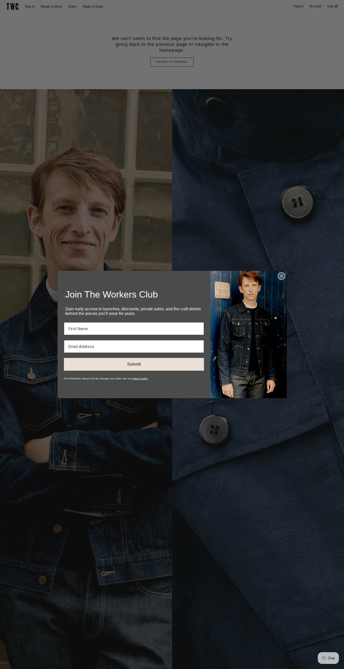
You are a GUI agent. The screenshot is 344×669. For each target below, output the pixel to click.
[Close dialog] (281, 276)
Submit (134, 364)
